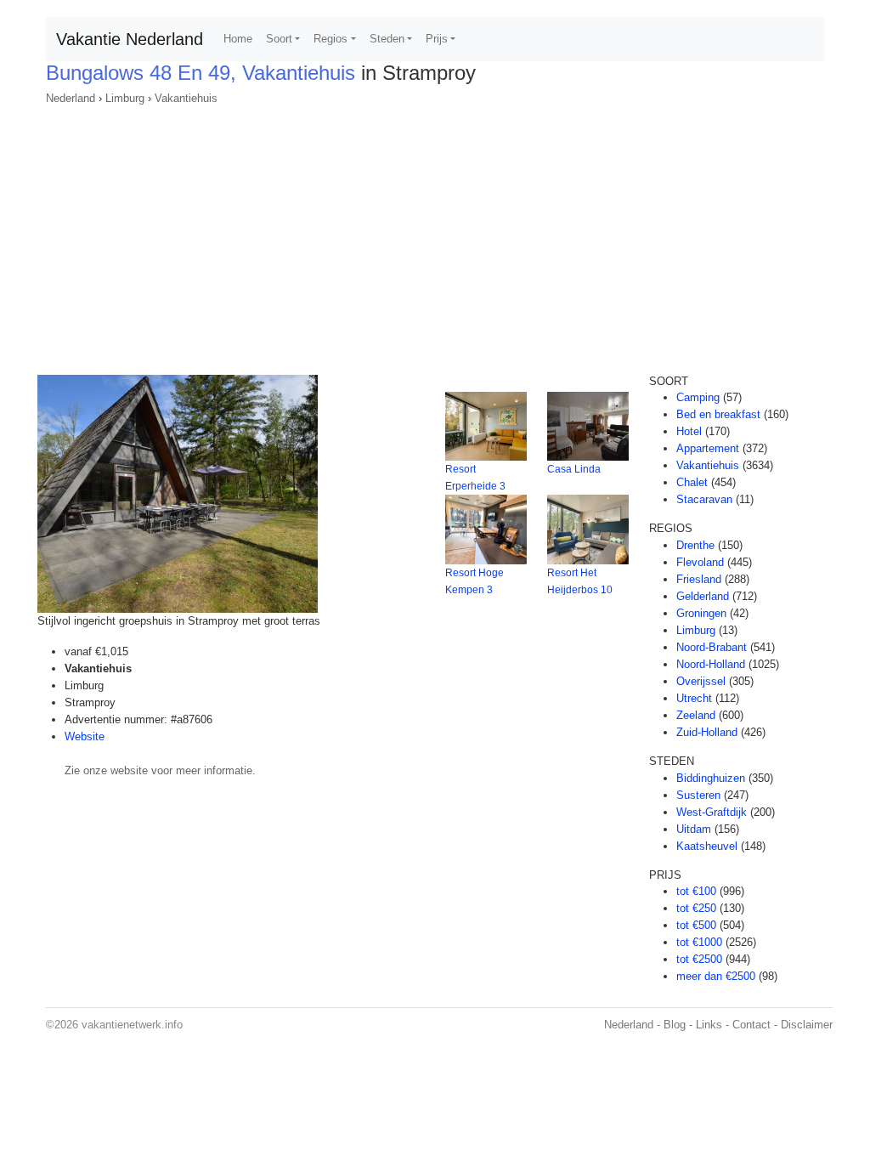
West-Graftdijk (711, 812)
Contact (751, 1024)
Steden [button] (387, 38)
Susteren (698, 795)
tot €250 (696, 908)
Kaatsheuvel (706, 846)
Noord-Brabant (711, 647)
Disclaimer (807, 1024)
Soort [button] (279, 38)
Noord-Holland (710, 664)
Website (85, 736)
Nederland (70, 98)
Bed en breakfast (718, 414)
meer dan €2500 (715, 976)
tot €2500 (699, 959)
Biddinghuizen (710, 778)
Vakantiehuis (186, 98)
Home (237, 38)
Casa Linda (574, 469)
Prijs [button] (437, 38)
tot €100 (696, 891)
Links (709, 1024)
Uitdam (693, 829)
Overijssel (701, 681)
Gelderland (702, 596)
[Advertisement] (435, 235)
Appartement (707, 448)
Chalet (692, 482)
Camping (698, 397)
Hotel (689, 431)
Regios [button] (330, 38)
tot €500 (696, 925)
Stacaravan (704, 499)
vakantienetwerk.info (132, 1024)
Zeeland (695, 715)
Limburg (124, 98)
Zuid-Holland (706, 732)
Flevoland (700, 562)
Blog (675, 1024)
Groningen (701, 613)
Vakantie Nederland (129, 39)
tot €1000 (699, 942)
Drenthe (695, 545)
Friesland (698, 579)
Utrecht (694, 698)
